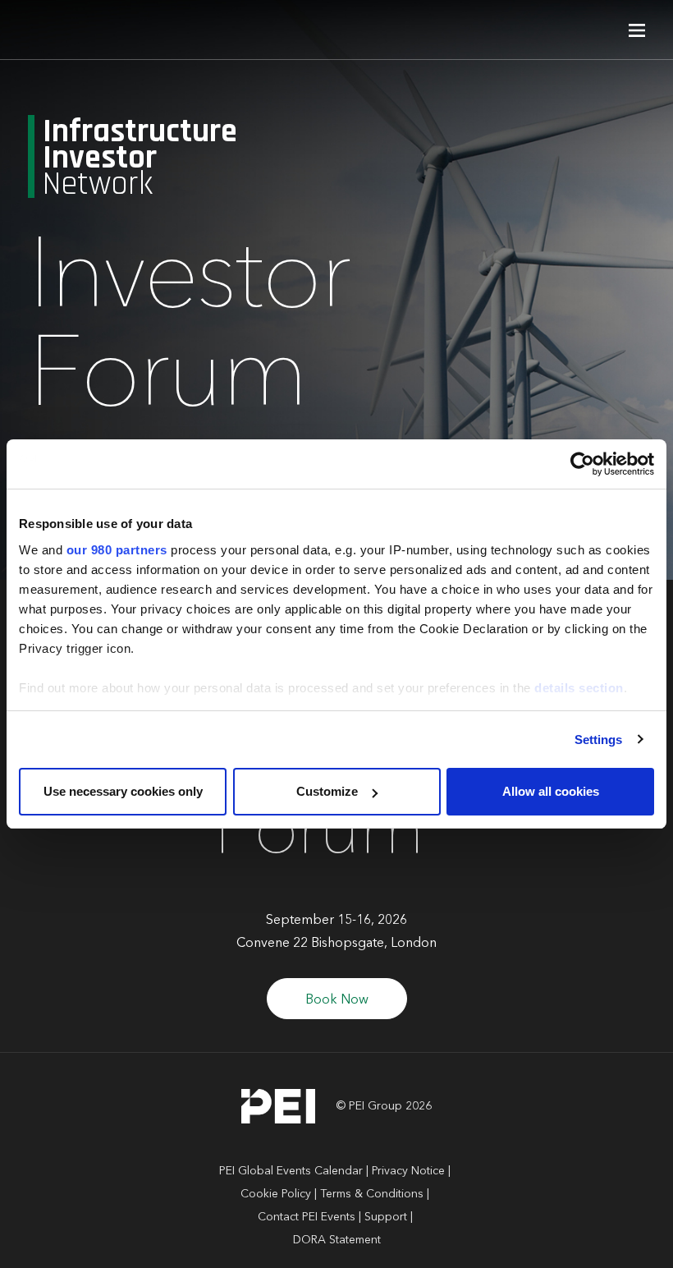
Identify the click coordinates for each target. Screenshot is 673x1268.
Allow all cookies (550, 791)
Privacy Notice (408, 1171)
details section (579, 688)
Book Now (337, 1000)
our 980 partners (116, 550)
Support (385, 1217)
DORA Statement (337, 1240)
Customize (327, 791)
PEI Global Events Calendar (291, 1171)
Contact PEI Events (306, 1217)
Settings (599, 740)
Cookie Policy (275, 1194)
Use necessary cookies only (123, 791)
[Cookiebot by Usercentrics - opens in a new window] (582, 464)
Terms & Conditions (371, 1194)
